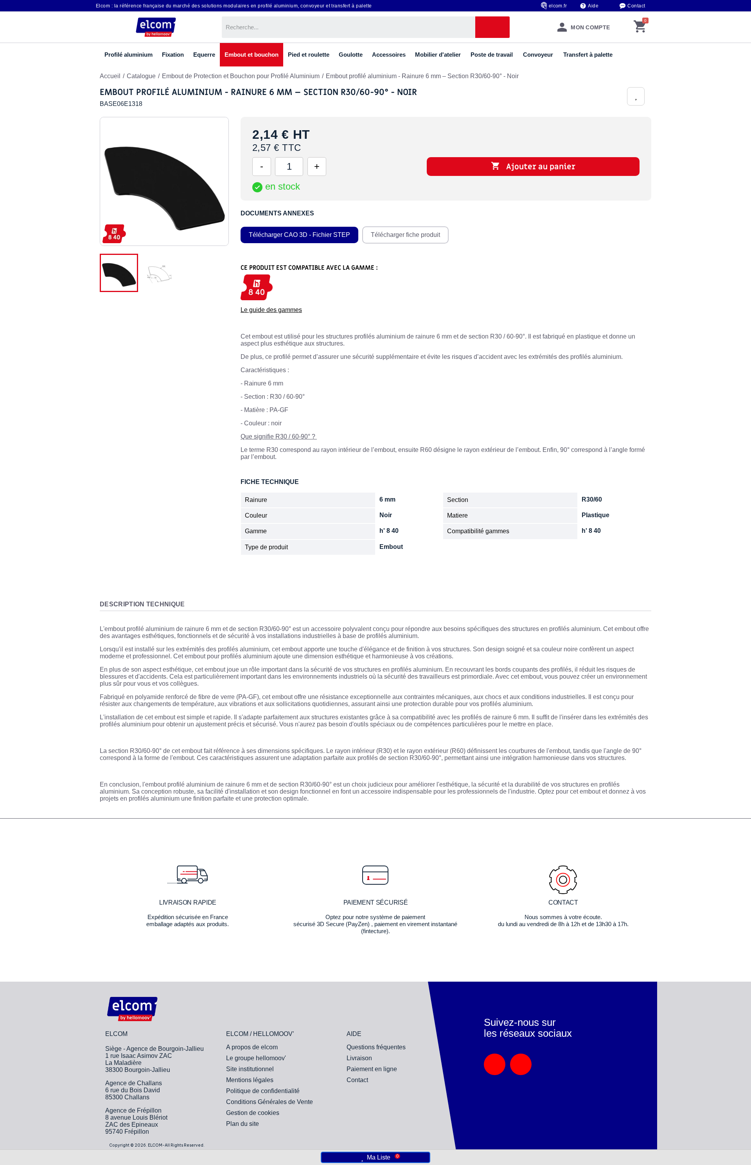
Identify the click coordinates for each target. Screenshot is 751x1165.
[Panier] (639, 27)
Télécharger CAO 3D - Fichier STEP (299, 234)
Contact (636, 6)
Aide (593, 6)
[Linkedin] (494, 1064)
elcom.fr (558, 6)
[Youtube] (521, 1064)
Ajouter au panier (533, 166)
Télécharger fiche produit (405, 234)
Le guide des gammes (271, 309)
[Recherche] (492, 27)
